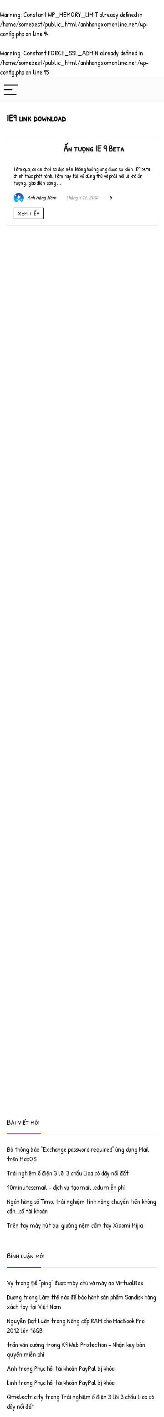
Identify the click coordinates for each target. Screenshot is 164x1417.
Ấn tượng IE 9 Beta (94, 148)
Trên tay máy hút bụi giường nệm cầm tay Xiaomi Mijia (75, 1225)
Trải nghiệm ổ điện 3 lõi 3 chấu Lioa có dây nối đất (67, 1173)
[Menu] (11, 89)
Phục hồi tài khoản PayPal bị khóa (74, 1368)
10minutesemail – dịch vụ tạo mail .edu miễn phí (66, 1187)
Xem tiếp (29, 213)
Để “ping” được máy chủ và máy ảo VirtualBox (87, 1283)
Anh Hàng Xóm (41, 197)
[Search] (150, 89)
